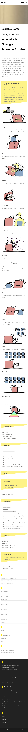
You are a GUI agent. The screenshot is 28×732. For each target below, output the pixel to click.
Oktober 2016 (4, 609)
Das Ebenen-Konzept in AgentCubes (12, 464)
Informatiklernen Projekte (9, 511)
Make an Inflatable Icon (11, 485)
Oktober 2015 (4, 619)
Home (3, 716)
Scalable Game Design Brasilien (7, 652)
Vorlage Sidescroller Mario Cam (11, 517)
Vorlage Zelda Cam (8, 513)
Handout (4, 158)
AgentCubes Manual (8, 434)
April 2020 (3, 601)
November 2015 (4, 617)
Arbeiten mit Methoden (9, 545)
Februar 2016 (4, 614)
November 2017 (4, 606)
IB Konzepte (6, 432)
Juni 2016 (3, 611)
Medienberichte (4, 639)
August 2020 (4, 599)
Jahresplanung (9, 487)
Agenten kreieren (7, 436)
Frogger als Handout (7, 455)
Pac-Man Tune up (7, 453)
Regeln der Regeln (8, 568)
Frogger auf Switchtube (8, 458)
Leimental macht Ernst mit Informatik (8, 580)
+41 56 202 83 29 (7, 679)
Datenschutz (20, 729)
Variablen (5, 541)
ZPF (18, 131)
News (2, 630)
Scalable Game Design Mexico (7, 650)
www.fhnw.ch (8, 729)
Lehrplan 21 (3, 638)
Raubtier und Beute (8, 494)
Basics (5, 543)
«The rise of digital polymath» (7, 583)
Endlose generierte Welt (9, 522)
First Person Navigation (9, 462)
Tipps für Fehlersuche (8, 566)
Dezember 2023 (4, 591)
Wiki (2, 641)
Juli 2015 (3, 622)
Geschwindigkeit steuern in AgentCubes (13, 466)
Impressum (14, 729)
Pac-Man (5, 509)
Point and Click (7, 526)
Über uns (4, 722)
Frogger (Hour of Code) (8, 456)
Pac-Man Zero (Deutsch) (9, 451)
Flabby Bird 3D (6, 507)
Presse (4, 719)
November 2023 (4, 594)
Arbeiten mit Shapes (8, 547)
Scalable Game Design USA (7, 648)
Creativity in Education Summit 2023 (8, 578)
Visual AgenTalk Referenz (9, 438)
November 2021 (4, 596)
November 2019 (4, 604)
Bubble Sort (5, 460)
